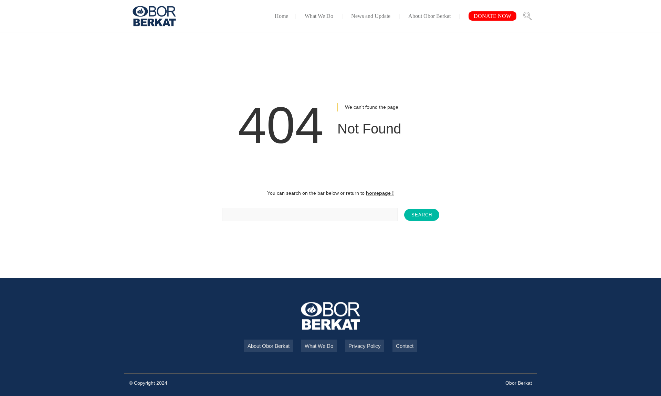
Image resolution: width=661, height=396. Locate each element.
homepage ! (380, 193)
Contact (404, 346)
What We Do (319, 16)
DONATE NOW (492, 16)
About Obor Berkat (429, 16)
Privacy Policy (364, 346)
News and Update (370, 16)
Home (281, 16)
